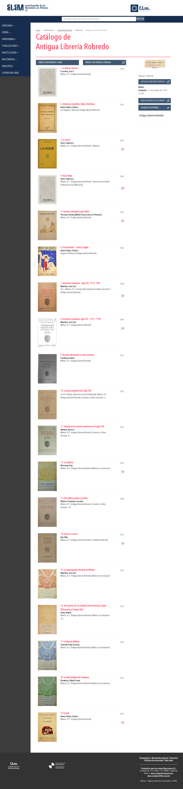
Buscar (140, 19)
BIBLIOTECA (7, 66)
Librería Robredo (64, 30)
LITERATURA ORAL (10, 73)
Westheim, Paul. (66, 465)
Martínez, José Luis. (68, 286)
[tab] (154, 108)
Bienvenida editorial (160, 758)
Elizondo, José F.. (67, 71)
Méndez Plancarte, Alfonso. (72, 501)
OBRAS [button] (5, 32)
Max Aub (93, 394)
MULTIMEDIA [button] (8, 59)
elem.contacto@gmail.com (162, 773)
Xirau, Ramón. (66, 613)
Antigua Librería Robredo (152, 115)
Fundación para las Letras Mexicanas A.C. (158, 768)
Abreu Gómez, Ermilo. (69, 107)
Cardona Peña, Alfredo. (70, 645)
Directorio (174, 758)
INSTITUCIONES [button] (9, 52)
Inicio (38, 30)
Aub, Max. (64, 537)
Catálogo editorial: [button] (150, 107)
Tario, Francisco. (67, 143)
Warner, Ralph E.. (67, 430)
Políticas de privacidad (153, 760)
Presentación (144, 758)
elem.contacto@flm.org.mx (158, 776)
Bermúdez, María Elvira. (70, 680)
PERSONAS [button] (7, 25)
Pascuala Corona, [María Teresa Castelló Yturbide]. (81, 215)
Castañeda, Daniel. (67, 358)
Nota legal (169, 760)
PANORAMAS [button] (8, 39)
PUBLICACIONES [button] (10, 46)
